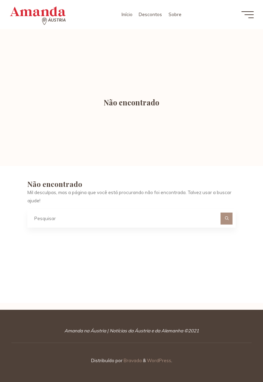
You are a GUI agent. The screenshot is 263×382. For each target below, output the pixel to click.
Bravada (132, 360)
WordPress (159, 360)
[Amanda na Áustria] (37, 14)
